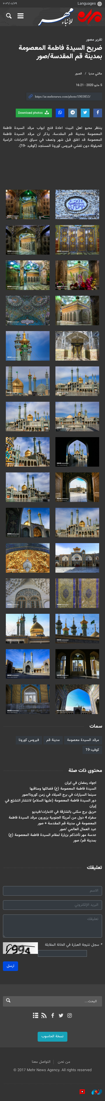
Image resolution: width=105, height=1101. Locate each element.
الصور (78, 73)
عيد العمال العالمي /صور (78, 829)
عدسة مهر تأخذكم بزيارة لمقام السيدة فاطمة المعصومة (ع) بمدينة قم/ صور (52, 837)
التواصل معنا (41, 1062)
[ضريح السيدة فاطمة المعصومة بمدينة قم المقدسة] (77, 204)
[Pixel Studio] (79, 1092)
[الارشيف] (35, 1016)
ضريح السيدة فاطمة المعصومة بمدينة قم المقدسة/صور (60, 52)
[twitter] (61, 1016)
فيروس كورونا (29, 740)
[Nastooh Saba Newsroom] (94, 1092)
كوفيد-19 (92, 750)
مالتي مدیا (95, 73)
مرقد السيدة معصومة (83, 740)
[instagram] (69, 1016)
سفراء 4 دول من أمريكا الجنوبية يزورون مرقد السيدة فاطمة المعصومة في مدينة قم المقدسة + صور (52, 820)
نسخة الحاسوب (52, 1036)
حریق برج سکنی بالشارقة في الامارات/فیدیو (64, 812)
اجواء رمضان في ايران (80, 783)
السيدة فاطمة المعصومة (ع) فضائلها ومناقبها (63, 789)
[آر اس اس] (44, 1016)
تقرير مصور (94, 40)
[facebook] (52, 1016)
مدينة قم (53, 740)
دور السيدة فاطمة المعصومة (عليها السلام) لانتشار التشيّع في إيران (50, 803)
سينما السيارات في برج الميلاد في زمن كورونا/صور (59, 795)
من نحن (64, 1062)
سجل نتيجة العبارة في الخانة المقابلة (73, 945)
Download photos (31, 113)
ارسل (10, 966)
